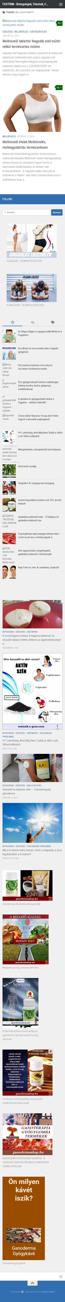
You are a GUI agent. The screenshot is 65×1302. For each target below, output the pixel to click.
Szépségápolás (38, 31)
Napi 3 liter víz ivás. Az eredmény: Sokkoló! (38, 567)
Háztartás (32, 632)
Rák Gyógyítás (34, 785)
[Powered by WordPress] (22, 1292)
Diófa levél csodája (27, 466)
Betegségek (8, 632)
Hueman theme (47, 1291)
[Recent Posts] (12, 322)
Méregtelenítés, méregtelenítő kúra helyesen (39, 449)
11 (60, 87)
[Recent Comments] (32, 322)
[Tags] (52, 322)
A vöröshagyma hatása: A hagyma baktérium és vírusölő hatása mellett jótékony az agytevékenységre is (31, 639)
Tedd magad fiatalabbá (39, 846)
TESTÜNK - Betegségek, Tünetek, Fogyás (25, 4)
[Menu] (61, 4)
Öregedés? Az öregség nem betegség (36, 483)
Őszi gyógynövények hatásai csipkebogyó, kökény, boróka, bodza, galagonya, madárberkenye (38, 386)
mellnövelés (21, 31)
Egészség (7, 31)
